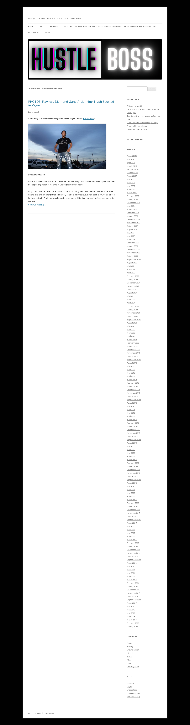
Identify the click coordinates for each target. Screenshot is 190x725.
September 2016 (134, 479)
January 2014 (132, 586)
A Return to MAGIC (134, 106)
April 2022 (131, 273)
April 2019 (131, 376)
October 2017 (132, 436)
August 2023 (132, 229)
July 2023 (130, 232)
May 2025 (131, 186)
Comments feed (133, 693)
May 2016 (131, 493)
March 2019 (132, 379)
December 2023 (133, 219)
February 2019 (133, 383)
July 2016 (130, 486)
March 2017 (132, 459)
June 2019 (131, 369)
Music (129, 656)
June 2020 (131, 329)
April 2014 (131, 576)
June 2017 (131, 449)
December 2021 (133, 283)
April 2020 (131, 336)
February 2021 (133, 306)
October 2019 (132, 356)
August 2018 (132, 403)
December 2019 (133, 349)
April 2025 (131, 189)
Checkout (53, 26)
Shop (47, 32)
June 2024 (131, 206)
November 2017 (133, 433)
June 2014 (131, 569)
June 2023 (131, 236)
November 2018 (133, 393)
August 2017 (132, 443)
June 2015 (131, 529)
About (129, 643)
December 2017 (133, 429)
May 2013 (131, 613)
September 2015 (134, 519)
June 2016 (131, 489)
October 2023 (132, 226)
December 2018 (133, 389)
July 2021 (130, 296)
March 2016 (132, 499)
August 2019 (132, 363)
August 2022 (132, 263)
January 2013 (132, 626)
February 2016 (133, 503)
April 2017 (131, 456)
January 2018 (132, 426)
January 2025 (132, 199)
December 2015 (133, 509)
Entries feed (132, 690)
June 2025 (131, 182)
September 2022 (134, 259)
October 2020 (132, 316)
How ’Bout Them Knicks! (137, 129)
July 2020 (130, 326)
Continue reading (37, 204)
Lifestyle (130, 653)
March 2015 (132, 539)
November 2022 (133, 252)
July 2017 (130, 446)
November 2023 (133, 222)
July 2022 (130, 266)
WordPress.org (133, 696)
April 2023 (131, 239)
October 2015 (132, 516)
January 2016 (132, 506)
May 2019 (131, 373)
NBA (128, 660)
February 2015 (133, 543)
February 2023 (133, 242)
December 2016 (133, 469)
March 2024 (132, 209)
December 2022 (133, 249)
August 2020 (132, 323)
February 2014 (133, 583)
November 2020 (133, 313)
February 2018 (133, 423)
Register (130, 683)
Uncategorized (133, 666)
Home (30, 26)
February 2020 (133, 343)
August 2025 (132, 176)
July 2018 (130, 406)
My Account (33, 32)
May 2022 (131, 269)
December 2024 (133, 202)
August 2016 (132, 483)
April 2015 (131, 536)
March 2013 (132, 620)
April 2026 (131, 162)
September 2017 (134, 439)
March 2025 (132, 192)
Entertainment (133, 650)
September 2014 (134, 559)
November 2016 (133, 473)
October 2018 (132, 396)
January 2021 (132, 309)
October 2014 (132, 556)
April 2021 (131, 303)
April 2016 (131, 496)
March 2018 (132, 419)
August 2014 (132, 563)
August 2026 (132, 156)
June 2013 (131, 609)
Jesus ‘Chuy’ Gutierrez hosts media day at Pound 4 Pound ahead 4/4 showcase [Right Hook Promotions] (110, 26)
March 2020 (132, 339)
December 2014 (133, 549)
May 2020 (131, 333)
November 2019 (133, 353)
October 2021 (132, 289)
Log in (129, 686)
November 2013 (133, 593)
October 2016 (132, 476)
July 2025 (130, 179)
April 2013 (131, 616)
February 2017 (133, 463)
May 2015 (131, 533)
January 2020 (132, 346)
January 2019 (132, 386)
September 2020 (134, 319)
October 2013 (132, 596)
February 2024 (133, 212)
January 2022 (132, 279)
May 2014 (131, 573)
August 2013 (132, 603)
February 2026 (133, 169)
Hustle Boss (88, 118)
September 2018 (134, 399)
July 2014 (130, 566)
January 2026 (132, 172)
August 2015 (132, 523)
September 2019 (134, 359)
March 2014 (132, 579)
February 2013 (133, 623)
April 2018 (131, 416)
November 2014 (133, 553)
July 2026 (130, 159)
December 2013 (133, 589)
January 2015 (132, 546)
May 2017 (131, 453)
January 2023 (132, 246)
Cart (41, 26)
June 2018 (131, 409)
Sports (130, 663)
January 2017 (132, 466)
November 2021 (133, 286)
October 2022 (132, 256)
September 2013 (134, 599)
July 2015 (130, 526)
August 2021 (132, 293)
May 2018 (131, 413)
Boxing (130, 646)
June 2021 (131, 299)
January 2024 (132, 216)
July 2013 (130, 606)
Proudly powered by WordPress (41, 713)
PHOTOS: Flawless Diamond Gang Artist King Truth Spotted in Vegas (71, 103)
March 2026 (132, 166)
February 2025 (133, 196)
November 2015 (133, 513)
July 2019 (130, 366)
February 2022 (133, 276)
